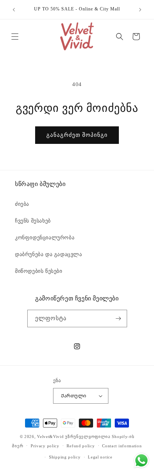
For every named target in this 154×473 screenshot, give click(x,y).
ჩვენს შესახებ (33, 221)
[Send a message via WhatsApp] (141, 460)
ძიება (22, 204)
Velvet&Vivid (50, 436)
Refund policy (81, 446)
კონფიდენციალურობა (44, 237)
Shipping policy (65, 457)
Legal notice (100, 457)
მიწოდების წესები (38, 271)
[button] (15, 36)
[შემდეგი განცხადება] (140, 9)
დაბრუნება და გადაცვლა (48, 254)
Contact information (122, 446)
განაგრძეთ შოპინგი (77, 135)
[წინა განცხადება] (14, 9)
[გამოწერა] (118, 318)
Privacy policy (45, 446)
